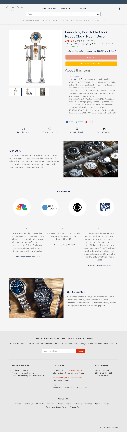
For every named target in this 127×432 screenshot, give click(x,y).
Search (18, 404)
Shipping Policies (64, 404)
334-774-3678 (77, 370)
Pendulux (30, 20)
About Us (40, 404)
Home (22, 20)
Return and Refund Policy (56, 407)
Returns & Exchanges (83, 404)
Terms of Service (102, 404)
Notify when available (91, 64)
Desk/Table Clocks (42, 20)
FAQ (54, 385)
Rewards (50, 404)
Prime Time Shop (112, 427)
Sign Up (80, 351)
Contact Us (28, 404)
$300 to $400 (56, 20)
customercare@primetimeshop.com (67, 377)
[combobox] (63, 14)
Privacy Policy (75, 407)
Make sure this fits (75, 79)
